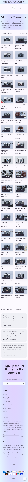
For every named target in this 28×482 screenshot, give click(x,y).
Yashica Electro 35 (6, 180)
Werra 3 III (18, 120)
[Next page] (18, 304)
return (6, 459)
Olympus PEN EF (6, 208)
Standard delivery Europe (11, 435)
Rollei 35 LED (18, 61)
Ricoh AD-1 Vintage (7, 120)
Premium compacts (9, 355)
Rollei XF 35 (4, 252)
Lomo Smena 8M (20, 89)
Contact (5, 412)
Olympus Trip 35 (20, 105)
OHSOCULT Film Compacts (13, 477)
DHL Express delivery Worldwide (12, 421)
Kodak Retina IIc (6, 166)
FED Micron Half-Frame (6, 105)
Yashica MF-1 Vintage (19, 223)
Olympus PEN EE (6, 238)
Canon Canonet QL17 (6, 90)
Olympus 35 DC (5, 61)
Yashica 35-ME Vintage (5, 151)
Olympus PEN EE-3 (6, 45)
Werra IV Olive (19, 180)
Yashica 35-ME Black (5, 223)
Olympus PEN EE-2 (20, 208)
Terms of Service (8, 405)
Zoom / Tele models (9, 339)
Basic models (7, 325)
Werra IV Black (5, 194)
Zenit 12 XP (18, 194)
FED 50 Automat (19, 295)
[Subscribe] (23, 383)
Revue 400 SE (19, 75)
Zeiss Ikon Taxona (20, 281)
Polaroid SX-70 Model (19, 135)
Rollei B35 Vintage (20, 238)
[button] (3, 8)
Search (5, 394)
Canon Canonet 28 (7, 75)
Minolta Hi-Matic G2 (20, 46)
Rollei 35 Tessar (6, 134)
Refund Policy (7, 408)
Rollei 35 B (4, 266)
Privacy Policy (7, 401)
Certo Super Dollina (21, 166)
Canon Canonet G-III (20, 151)
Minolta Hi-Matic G (20, 252)
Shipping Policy (7, 398)
